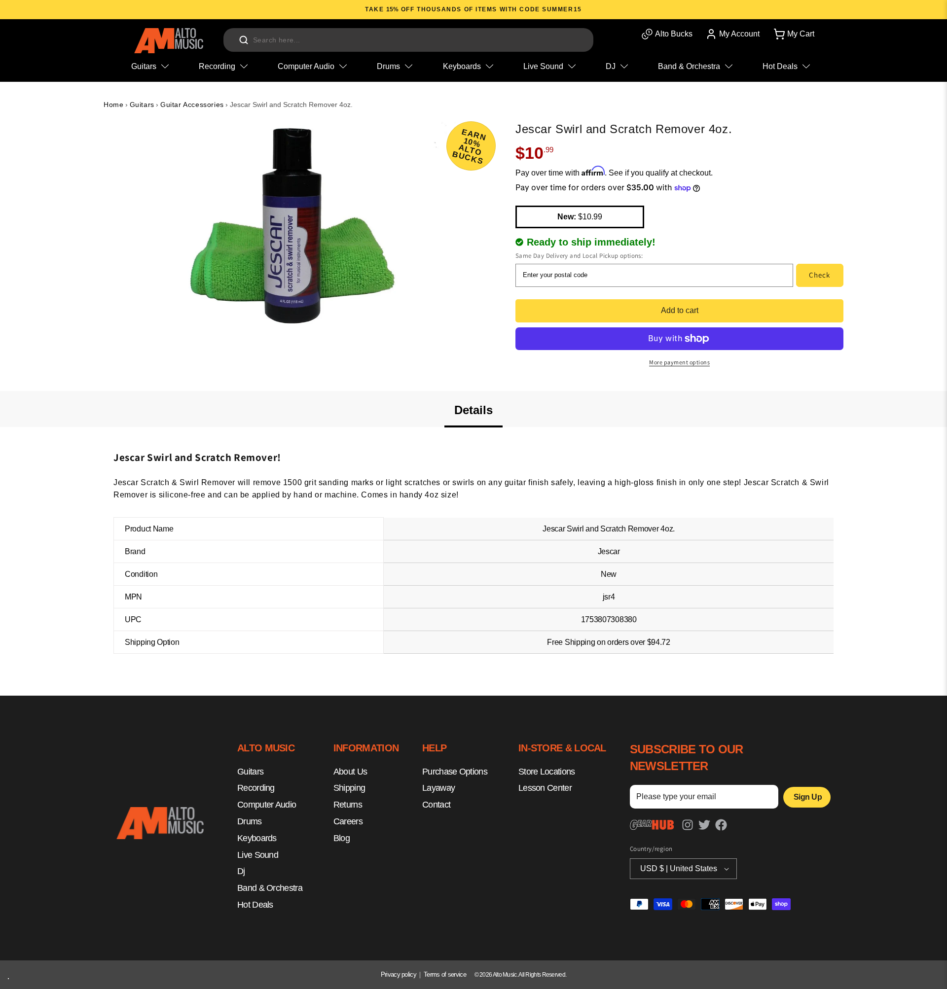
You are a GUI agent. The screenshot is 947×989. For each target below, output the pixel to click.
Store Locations (546, 772)
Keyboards (257, 838)
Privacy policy (398, 974)
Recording (256, 788)
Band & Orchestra (269, 888)
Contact (436, 805)
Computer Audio (266, 805)
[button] (793, 34)
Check (819, 275)
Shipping (349, 788)
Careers (348, 821)
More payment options (679, 362)
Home (113, 104)
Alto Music (505, 974)
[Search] (244, 40)
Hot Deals (255, 905)
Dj (241, 872)
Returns (347, 805)
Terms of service (445, 974)
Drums (249, 821)
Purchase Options (454, 772)
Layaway (438, 788)
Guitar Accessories (192, 104)
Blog (341, 838)
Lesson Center (545, 788)
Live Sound (257, 855)
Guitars (142, 104)
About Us (350, 772)
